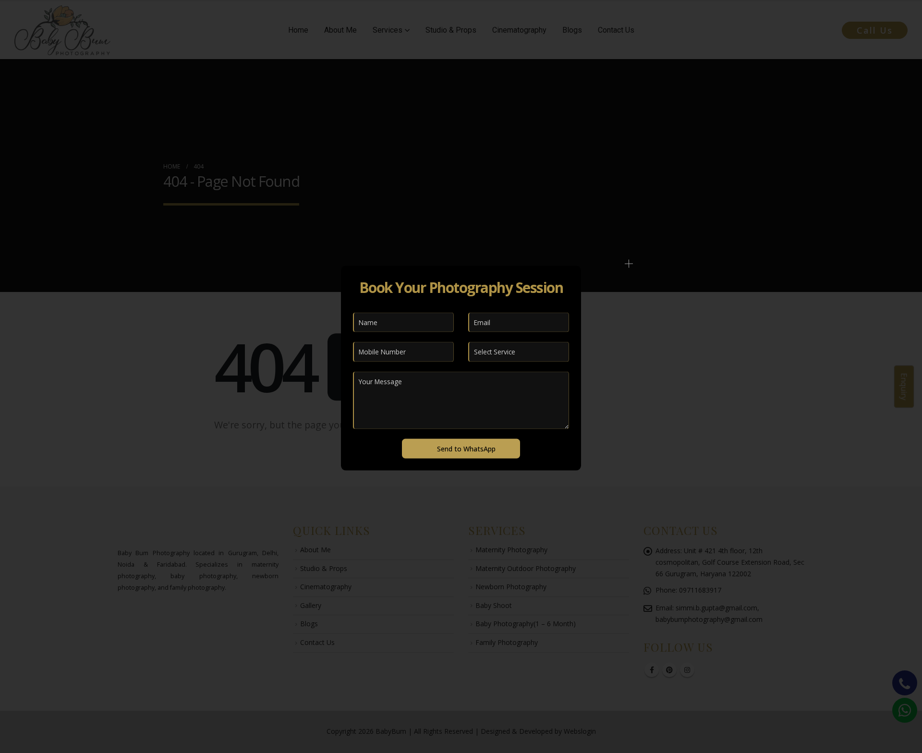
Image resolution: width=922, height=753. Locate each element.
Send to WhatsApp (466, 448)
